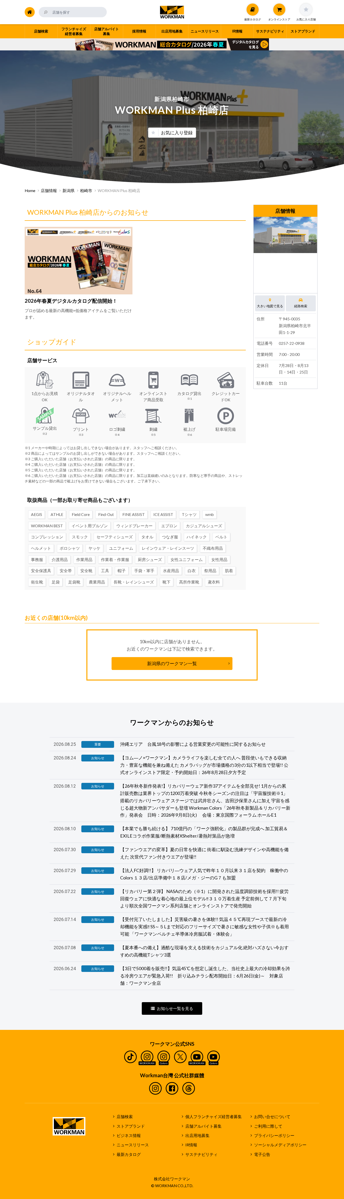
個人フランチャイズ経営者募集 (213, 1116)
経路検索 (300, 306)
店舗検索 (125, 1116)
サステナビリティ (201, 1154)
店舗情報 (49, 190)
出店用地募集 (197, 1135)
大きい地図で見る (270, 306)
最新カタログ (129, 1154)
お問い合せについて (272, 1116)
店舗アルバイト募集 (203, 1126)
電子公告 (262, 1154)
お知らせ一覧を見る (175, 1008)
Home (30, 190)
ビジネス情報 (129, 1135)
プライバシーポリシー (274, 1135)
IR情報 (191, 1145)
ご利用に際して (268, 1126)
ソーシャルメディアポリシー (280, 1145)
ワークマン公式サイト (172, 12)
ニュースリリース (133, 1145)
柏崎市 (86, 190)
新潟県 (68, 190)
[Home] (30, 12)
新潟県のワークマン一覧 (172, 663)
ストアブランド (131, 1126)
